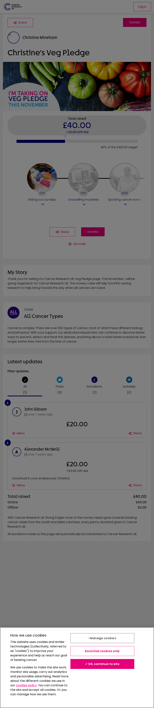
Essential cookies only (102, 651)
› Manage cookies (102, 638)
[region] (77, 667)
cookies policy (26, 685)
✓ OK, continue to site (102, 664)
